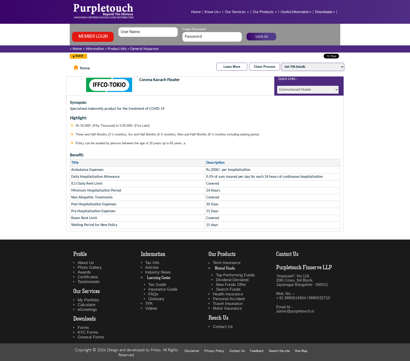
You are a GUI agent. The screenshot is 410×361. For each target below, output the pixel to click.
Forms (83, 327)
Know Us (212, 12)
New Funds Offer (231, 284)
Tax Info (152, 262)
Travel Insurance (227, 303)
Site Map (301, 350)
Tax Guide (157, 284)
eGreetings (87, 309)
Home (196, 12)
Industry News (158, 272)
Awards (84, 272)
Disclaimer (192, 350)
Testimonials (89, 281)
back (79, 56)
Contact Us (223, 326)
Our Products (264, 12)
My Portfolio (88, 300)
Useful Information (295, 12)
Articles (152, 267)
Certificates (88, 277)
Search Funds (228, 289)
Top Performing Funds (235, 275)
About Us (86, 262)
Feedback (257, 350)
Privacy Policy (214, 350)
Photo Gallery (90, 267)
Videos (151, 308)
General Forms (91, 337)
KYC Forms (88, 332)
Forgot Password (194, 29)
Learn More (232, 66)
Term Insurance (226, 262)
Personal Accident (229, 299)
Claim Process (264, 66)
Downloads (323, 12)
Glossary (156, 299)
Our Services (236, 12)
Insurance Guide (162, 289)
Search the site (279, 350)
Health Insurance (228, 294)
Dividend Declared (232, 280)
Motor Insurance (227, 308)
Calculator (87, 305)
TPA (149, 303)
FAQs (153, 294)
